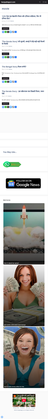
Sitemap (33, 407)
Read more (5, 28)
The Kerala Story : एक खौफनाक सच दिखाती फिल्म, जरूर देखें (23, 92)
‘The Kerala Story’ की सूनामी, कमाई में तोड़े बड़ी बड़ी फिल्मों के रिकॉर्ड (23, 42)
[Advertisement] (24, 122)
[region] (16, 410)
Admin (12, 21)
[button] (40, 2)
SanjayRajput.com (8, 2)
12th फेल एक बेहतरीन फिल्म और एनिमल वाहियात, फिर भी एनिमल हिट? (21, 17)
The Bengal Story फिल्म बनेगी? (14, 66)
